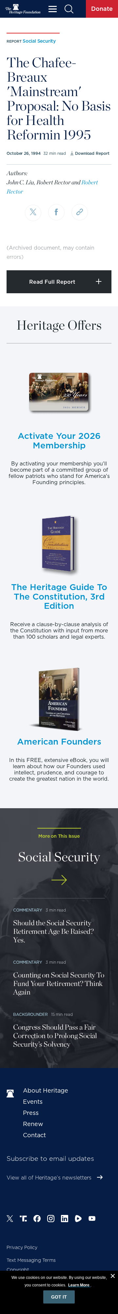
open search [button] (69, 9)
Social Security (39, 41)
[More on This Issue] (59, 880)
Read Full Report (52, 282)
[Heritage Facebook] (37, 1219)
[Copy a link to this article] (79, 212)
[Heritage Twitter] (10, 1219)
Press (31, 1112)
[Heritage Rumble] (78, 1219)
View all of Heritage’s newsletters (49, 1178)
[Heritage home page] (11, 1094)
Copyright (18, 1269)
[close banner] (113, 1277)
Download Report (92, 153)
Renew (33, 1123)
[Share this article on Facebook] (56, 212)
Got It (59, 1297)
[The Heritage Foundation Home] (23, 9)
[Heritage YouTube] (92, 1219)
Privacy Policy (22, 1247)
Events (33, 1101)
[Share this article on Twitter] (33, 213)
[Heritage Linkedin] (64, 1219)
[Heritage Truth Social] (23, 1219)
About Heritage (45, 1090)
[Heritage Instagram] (50, 1219)
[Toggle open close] (97, 256)
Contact (34, 1135)
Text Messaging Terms (31, 1260)
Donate (102, 8)
